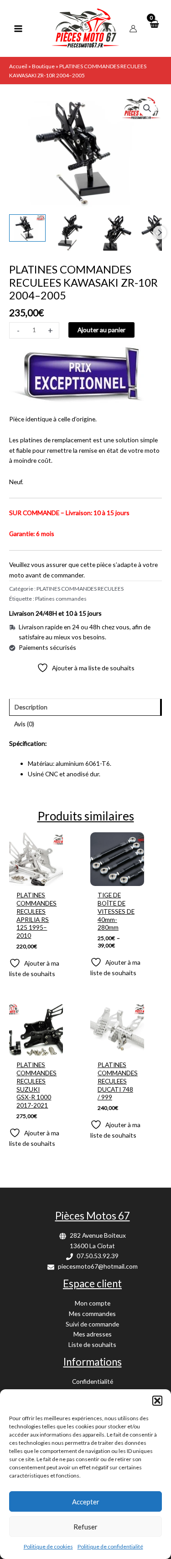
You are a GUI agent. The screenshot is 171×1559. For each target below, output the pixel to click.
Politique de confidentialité (110, 1546)
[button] (157, 1400)
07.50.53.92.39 (98, 1256)
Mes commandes (92, 1313)
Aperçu (36, 878)
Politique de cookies (48, 1546)
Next (159, 232)
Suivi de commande (92, 1324)
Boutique (43, 66)
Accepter (85, 1502)
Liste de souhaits (92, 1344)
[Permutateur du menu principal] (18, 28)
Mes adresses (92, 1334)
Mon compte (92, 1303)
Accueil (18, 66)
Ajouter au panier (101, 330)
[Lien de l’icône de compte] (133, 29)
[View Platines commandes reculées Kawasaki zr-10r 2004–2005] (27, 228)
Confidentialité (92, 1381)
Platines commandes (61, 598)
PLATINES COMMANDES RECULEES (80, 588)
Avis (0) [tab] (24, 724)
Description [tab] (31, 707)
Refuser (85, 1527)
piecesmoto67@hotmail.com (98, 1266)
